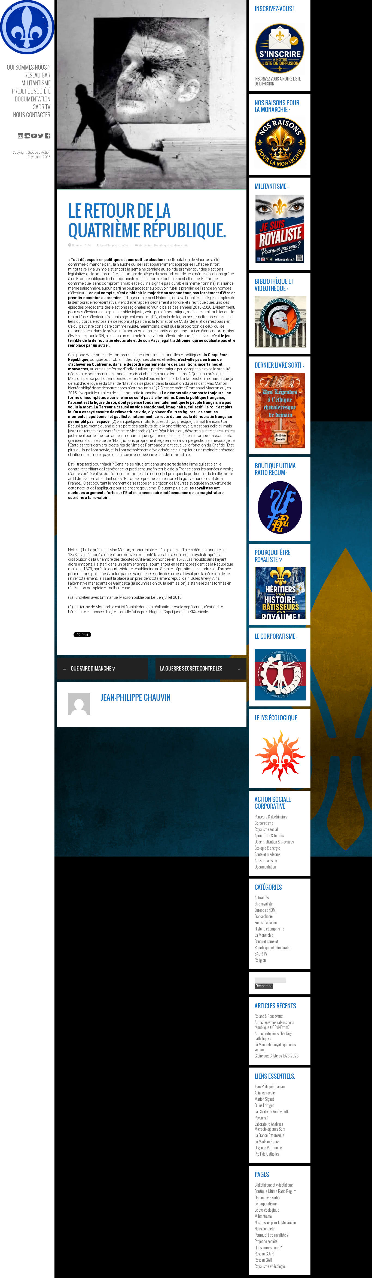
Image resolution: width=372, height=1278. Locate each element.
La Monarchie (264, 935)
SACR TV (41, 107)
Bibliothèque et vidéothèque (274, 1185)
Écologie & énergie (267, 848)
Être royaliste (264, 904)
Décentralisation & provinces (274, 842)
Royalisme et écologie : (270, 1266)
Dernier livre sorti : (267, 1197)
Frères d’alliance (266, 922)
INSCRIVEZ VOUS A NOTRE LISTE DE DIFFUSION (278, 81)
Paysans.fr (262, 1118)
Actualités (145, 245)
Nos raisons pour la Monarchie (275, 1222)
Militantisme (36, 83)
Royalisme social (266, 829)
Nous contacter (31, 114)
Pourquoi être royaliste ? (271, 1235)
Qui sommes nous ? (28, 67)
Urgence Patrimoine (268, 1147)
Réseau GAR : (264, 1260)
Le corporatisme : (266, 1203)
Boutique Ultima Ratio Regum (275, 1191)
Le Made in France (267, 1141)
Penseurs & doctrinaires (271, 817)
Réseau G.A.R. (265, 1254)
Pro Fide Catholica (267, 1154)
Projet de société (31, 91)
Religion (260, 960)
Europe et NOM (265, 910)
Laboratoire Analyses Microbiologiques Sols (270, 1126)
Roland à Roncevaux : (269, 1016)
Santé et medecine (267, 854)
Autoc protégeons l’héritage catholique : (273, 1035)
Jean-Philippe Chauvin (114, 245)
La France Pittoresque (269, 1135)
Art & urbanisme (266, 860)
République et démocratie (171, 245)
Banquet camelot (266, 941)
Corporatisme (264, 823)
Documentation (32, 99)
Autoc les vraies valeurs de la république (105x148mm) (274, 1024)
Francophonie (264, 916)
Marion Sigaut (264, 1099)
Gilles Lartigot (264, 1105)
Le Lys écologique (267, 1210)
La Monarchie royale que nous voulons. (275, 1046)
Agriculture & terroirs (269, 835)
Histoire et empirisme (269, 929)
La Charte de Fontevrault (271, 1111)
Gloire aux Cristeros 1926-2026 (276, 1056)
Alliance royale (265, 1093)
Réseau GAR (37, 75)
